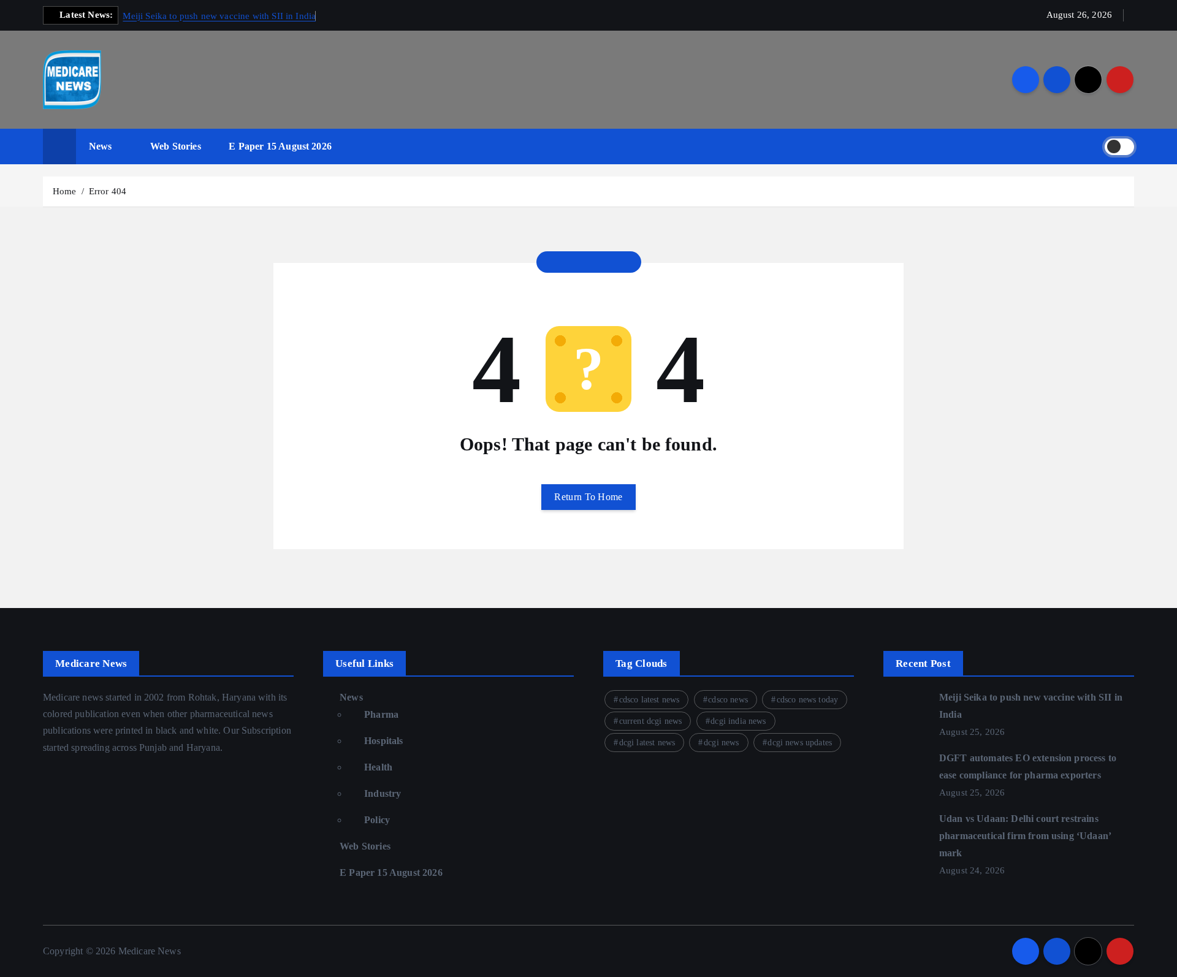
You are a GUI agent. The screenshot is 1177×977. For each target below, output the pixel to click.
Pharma (381, 714)
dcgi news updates (800, 742)
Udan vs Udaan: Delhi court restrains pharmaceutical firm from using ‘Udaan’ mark (1025, 835)
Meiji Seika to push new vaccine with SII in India (219, 16)
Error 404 (107, 191)
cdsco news (728, 699)
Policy (377, 820)
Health (378, 767)
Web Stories (175, 146)
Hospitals (383, 741)
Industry (382, 793)
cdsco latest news (649, 699)
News (100, 146)
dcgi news (721, 742)
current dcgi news (650, 721)
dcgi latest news (647, 742)
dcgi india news (738, 721)
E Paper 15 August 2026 (280, 146)
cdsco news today (808, 699)
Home (65, 191)
